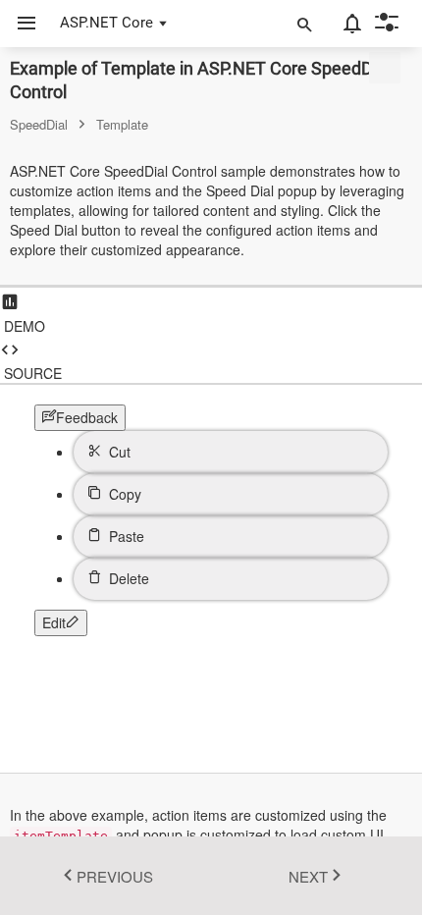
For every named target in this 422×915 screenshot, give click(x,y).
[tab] (211, 312)
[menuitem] (231, 452)
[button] (19, 23)
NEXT (308, 876)
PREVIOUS (115, 876)
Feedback (87, 417)
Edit (54, 622)
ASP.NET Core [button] (106, 22)
